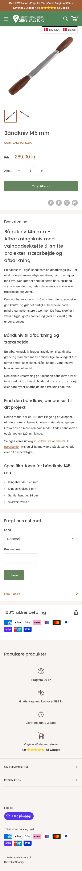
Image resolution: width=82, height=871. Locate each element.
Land (7, 530)
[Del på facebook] (51, 203)
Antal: (8, 170)
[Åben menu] (6, 18)
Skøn (14, 575)
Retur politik (12, 593)
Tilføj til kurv (41, 186)
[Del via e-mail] (75, 203)
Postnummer (12, 549)
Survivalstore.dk (18, 142)
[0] (74, 18)
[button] (60, 30)
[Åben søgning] (65, 18)
